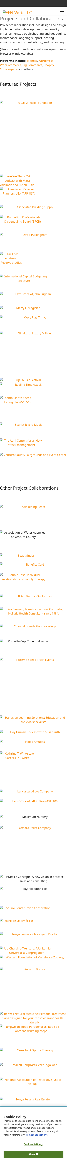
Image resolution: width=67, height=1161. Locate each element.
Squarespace (9, 69)
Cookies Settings (33, 1144)
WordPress (45, 61)
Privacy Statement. (37, 1134)
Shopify (49, 65)
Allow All (33, 1154)
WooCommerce (10, 65)
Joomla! (32, 61)
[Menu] (62, 13)
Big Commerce (32, 65)
